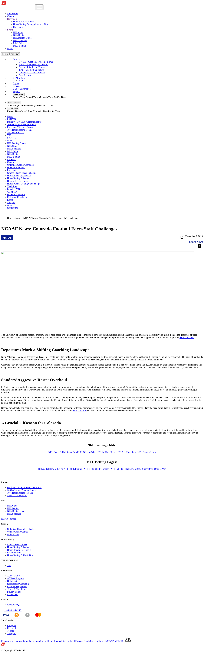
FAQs (10, 200)
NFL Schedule (20, 40)
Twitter (10, 631)
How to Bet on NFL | (59, 469)
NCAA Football (8, 519)
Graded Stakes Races (17, 544)
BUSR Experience (21, 88)
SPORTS (11, 138)
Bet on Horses (14, 552)
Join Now (15, 54)
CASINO (11, 159)
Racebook (18, 27)
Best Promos (25, 75)
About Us (11, 205)
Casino (10, 16)
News (10, 48)
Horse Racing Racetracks (19, 175)
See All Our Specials (17, 495)
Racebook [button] (12, 19)
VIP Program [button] (19, 78)
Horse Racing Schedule (18, 178)
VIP (21, 80)
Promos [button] (16, 59)
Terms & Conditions (16, 589)
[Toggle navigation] (39, 7)
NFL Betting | (90, 469)
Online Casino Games (17, 531)
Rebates (16, 86)
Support (16, 91)
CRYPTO (12, 191)
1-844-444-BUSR (13, 610)
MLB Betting (19, 46)
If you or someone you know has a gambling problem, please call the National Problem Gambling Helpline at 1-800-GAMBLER (62, 641)
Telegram (11, 633)
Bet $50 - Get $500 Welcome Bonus (36, 62)
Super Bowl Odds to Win (154, 469)
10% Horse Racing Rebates (20, 493)
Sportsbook (12, 13)
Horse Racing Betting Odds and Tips (30, 24)
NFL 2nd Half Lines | (127, 452)
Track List (12, 186)
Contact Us (12, 208)
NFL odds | (43, 469)
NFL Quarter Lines (147, 452)
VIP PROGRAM (15, 132)
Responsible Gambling (18, 583)
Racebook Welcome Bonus (32, 67)
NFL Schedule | (118, 469)
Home (10, 218)
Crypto (16, 83)
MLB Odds (18, 43)
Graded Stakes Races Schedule (21, 173)
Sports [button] (10, 29)
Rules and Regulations (17, 197)
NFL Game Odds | (57, 452)
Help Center (13, 581)
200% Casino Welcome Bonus (33, 64)
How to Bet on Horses (23, 21)
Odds (9, 140)
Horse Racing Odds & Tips (20, 555)
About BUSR (13, 575)
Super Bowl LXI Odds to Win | (81, 452)
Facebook (11, 628)
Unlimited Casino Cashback (32, 72)
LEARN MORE (15, 189)
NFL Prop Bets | (134, 469)
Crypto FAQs (13, 604)
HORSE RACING (16, 167)
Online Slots (13, 534)
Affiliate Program (15, 578)
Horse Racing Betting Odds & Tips (23, 183)
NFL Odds (18, 32)
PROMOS (12, 119)
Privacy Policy (14, 592)
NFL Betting (19, 35)
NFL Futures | (77, 469)
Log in (5, 54)
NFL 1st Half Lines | (107, 452)
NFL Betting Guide (22, 37)
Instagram (11, 625)
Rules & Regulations (17, 586)
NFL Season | (104, 469)
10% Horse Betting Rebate (31, 70)
